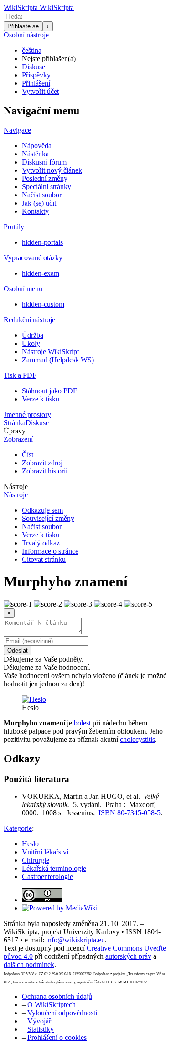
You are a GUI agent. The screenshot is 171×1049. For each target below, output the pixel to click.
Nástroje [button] (16, 486)
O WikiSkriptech (51, 1004)
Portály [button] (14, 227)
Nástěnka (35, 154)
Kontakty (35, 211)
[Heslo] (34, 699)
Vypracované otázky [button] (33, 258)
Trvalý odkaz (41, 543)
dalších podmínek (29, 964)
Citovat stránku (44, 559)
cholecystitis (137, 739)
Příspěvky (36, 75)
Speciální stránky (46, 186)
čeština (31, 50)
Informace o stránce (50, 551)
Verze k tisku (40, 399)
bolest (82, 723)
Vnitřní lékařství (45, 852)
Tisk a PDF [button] (20, 375)
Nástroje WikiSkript (50, 351)
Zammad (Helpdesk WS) (58, 360)
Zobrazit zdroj (42, 463)
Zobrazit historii (44, 471)
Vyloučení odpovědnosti (62, 1013)
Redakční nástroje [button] (29, 320)
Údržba (32, 335)
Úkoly (31, 343)
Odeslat (17, 650)
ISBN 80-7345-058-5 (129, 813)
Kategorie (18, 828)
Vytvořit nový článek (52, 170)
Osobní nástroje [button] (26, 35)
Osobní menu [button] (23, 289)
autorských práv (128, 956)
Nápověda (37, 145)
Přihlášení (36, 83)
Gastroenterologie (47, 876)
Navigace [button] (17, 130)
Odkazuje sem (42, 510)
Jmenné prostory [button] (27, 414)
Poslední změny (44, 178)
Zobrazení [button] (18, 439)
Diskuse (33, 67)
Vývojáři (40, 1021)
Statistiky (40, 1029)
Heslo (30, 844)
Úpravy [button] (15, 431)
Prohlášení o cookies (57, 1037)
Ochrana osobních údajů (57, 996)
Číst (27, 454)
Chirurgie (35, 860)
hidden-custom (43, 304)
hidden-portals (42, 242)
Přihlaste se (23, 26)
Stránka (15, 423)
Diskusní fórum (44, 162)
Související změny (48, 518)
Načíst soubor (42, 195)
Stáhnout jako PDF (49, 391)
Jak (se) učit (39, 203)
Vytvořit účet (40, 91)
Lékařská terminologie (54, 868)
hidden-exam (40, 273)
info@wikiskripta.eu (75, 940)
